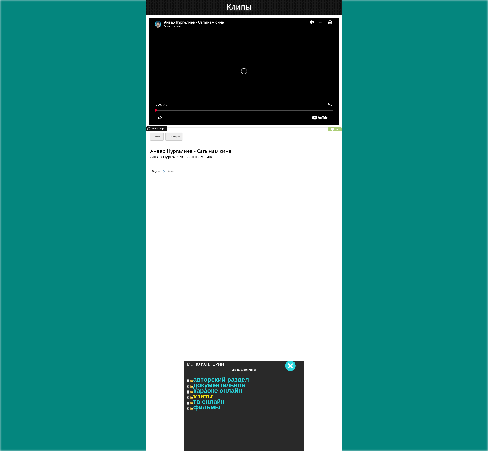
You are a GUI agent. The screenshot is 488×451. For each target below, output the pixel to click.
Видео (156, 171)
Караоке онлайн (217, 391)
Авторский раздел (221, 380)
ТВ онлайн (209, 402)
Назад (158, 136)
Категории (175, 136)
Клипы (203, 396)
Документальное (219, 385)
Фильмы (206, 407)
